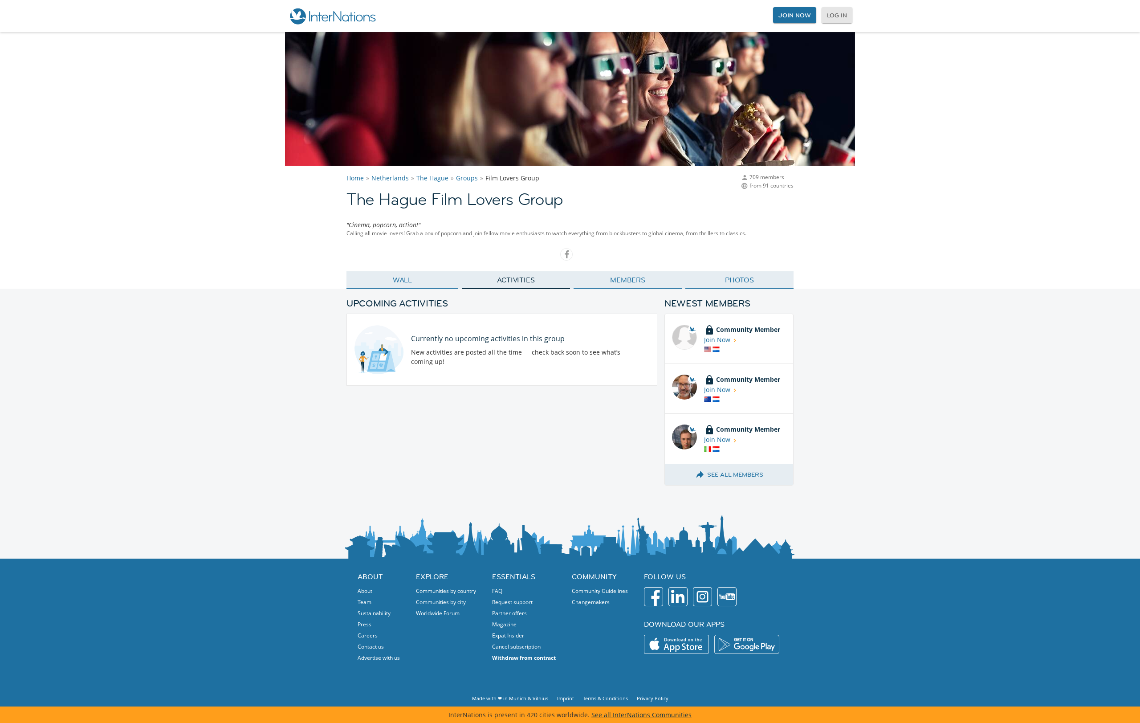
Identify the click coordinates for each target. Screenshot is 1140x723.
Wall (402, 279)
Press (364, 624)
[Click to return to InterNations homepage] (332, 16)
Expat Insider (508, 635)
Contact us (371, 646)
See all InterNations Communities (641, 715)
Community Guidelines (600, 591)
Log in (837, 15)
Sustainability (374, 613)
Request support (512, 602)
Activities (516, 279)
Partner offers (509, 613)
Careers (368, 635)
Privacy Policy (652, 698)
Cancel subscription (516, 646)
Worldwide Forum (438, 613)
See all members (735, 474)
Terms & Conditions (605, 698)
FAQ (497, 591)
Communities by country (446, 591)
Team (364, 602)
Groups (467, 178)
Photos (739, 279)
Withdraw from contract (524, 658)
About (365, 591)
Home (355, 178)
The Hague (432, 178)
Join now (794, 15)
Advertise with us (379, 658)
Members (627, 279)
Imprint (565, 698)
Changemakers (591, 602)
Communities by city (441, 602)
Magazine (504, 624)
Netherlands (390, 178)
